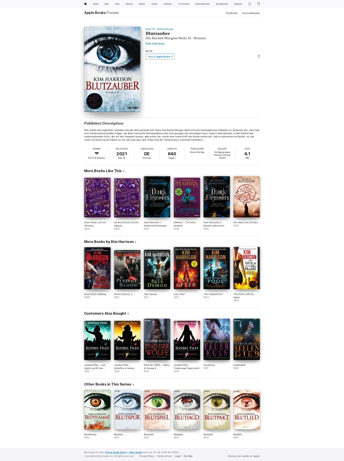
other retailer (135, 452)
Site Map (188, 456)
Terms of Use (164, 456)
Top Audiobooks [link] (251, 13)
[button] (249, 4)
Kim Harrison (155, 43)
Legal (177, 456)
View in (159, 56)
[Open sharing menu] (258, 56)
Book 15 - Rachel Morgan (159, 29)
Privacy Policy (146, 456)
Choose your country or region (244, 456)
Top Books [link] (232, 13)
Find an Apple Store (115, 452)
